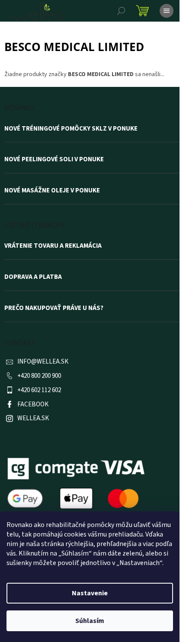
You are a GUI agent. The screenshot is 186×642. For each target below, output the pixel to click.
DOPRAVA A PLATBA (33, 277)
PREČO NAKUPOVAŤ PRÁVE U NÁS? (53, 308)
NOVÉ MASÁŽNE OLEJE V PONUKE (52, 190)
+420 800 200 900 (39, 375)
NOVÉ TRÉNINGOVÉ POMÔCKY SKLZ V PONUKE (71, 129)
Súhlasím (89, 621)
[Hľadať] (121, 10)
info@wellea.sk (42, 361)
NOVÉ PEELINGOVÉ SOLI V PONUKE (54, 159)
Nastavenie (90, 593)
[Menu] (166, 10)
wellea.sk (33, 418)
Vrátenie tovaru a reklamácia (53, 246)
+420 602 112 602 (39, 390)
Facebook (32, 404)
